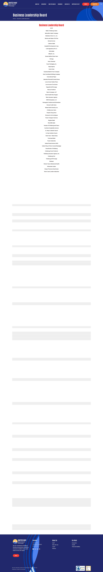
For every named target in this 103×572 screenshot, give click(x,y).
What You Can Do (52, 4)
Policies (54, 548)
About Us (37, 4)
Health (73, 545)
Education (74, 543)
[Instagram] (39, 549)
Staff (53, 543)
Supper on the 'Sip (76, 4)
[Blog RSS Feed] (37, 549)
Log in (53, 546)
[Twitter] (35, 549)
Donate (85, 4)
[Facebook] (33, 549)
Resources (60, 4)
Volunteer (95, 4)
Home (14, 18)
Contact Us (67, 4)
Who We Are (55, 545)
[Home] (11, 4)
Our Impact (43, 4)
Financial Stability (76, 546)
